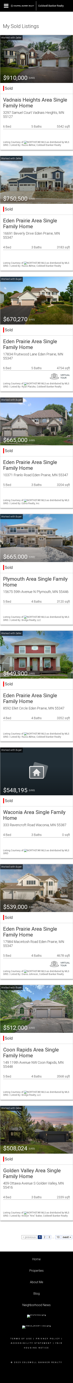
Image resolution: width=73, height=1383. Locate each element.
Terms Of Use (21, 1339)
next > (67, 1237)
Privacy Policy (48, 1339)
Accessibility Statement (31, 1343)
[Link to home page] (22, 6)
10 (58, 1237)
